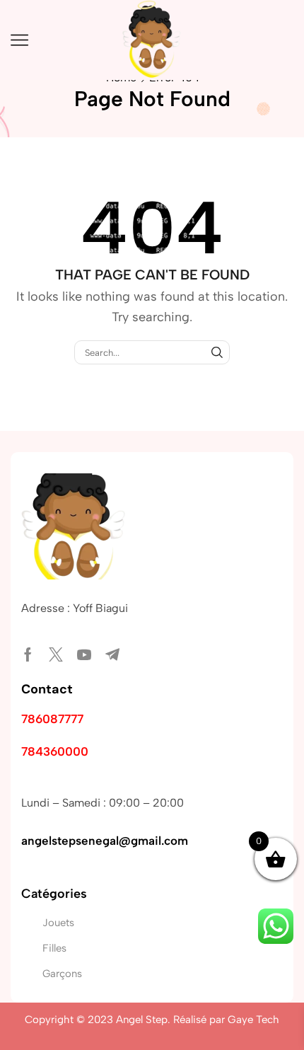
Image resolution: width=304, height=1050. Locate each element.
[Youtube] (84, 654)
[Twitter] (56, 654)
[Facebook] (28, 654)
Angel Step (142, 1019)
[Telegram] (112, 654)
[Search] (217, 352)
